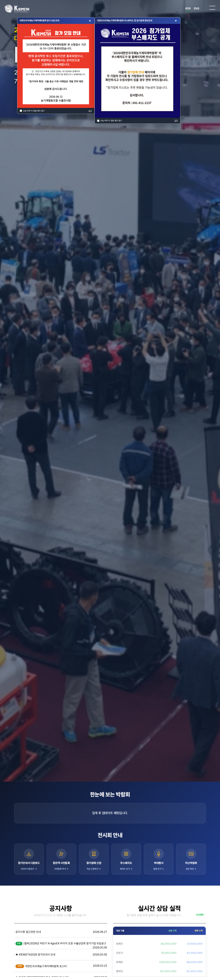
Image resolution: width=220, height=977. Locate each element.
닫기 (90, 111)
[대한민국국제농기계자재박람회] (17, 8)
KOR (188, 8)
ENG (196, 8)
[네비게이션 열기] (212, 7)
